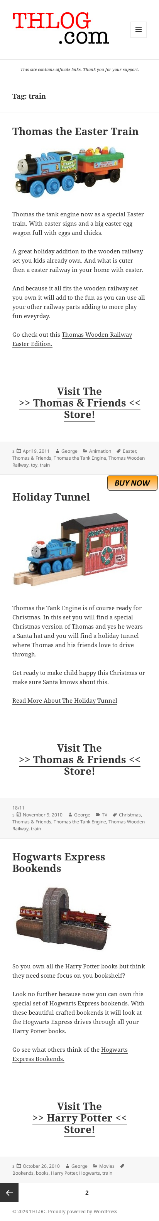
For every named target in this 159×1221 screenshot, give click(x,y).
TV (104, 814)
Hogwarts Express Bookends (58, 862)
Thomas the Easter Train (75, 131)
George (69, 451)
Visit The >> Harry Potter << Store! (79, 1117)
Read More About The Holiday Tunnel (64, 700)
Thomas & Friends (31, 458)
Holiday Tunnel (51, 497)
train (45, 465)
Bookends (23, 1173)
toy (34, 465)
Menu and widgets (139, 37)
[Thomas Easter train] (79, 173)
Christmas (130, 814)
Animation (100, 451)
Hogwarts (89, 1173)
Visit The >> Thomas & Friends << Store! (79, 402)
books (42, 1173)
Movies (107, 1166)
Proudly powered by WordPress (82, 1211)
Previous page (9, 1192)
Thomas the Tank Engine (80, 458)
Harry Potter (64, 1173)
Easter (129, 451)
